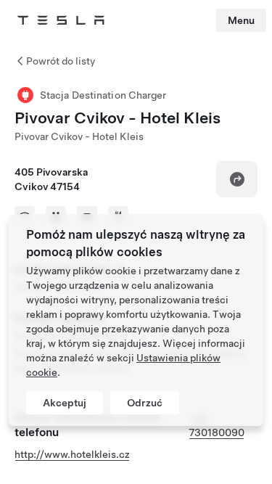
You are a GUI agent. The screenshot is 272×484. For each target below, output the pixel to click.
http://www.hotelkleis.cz (72, 454)
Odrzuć (144, 403)
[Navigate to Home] (61, 20)
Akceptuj (64, 403)
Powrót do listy (60, 61)
